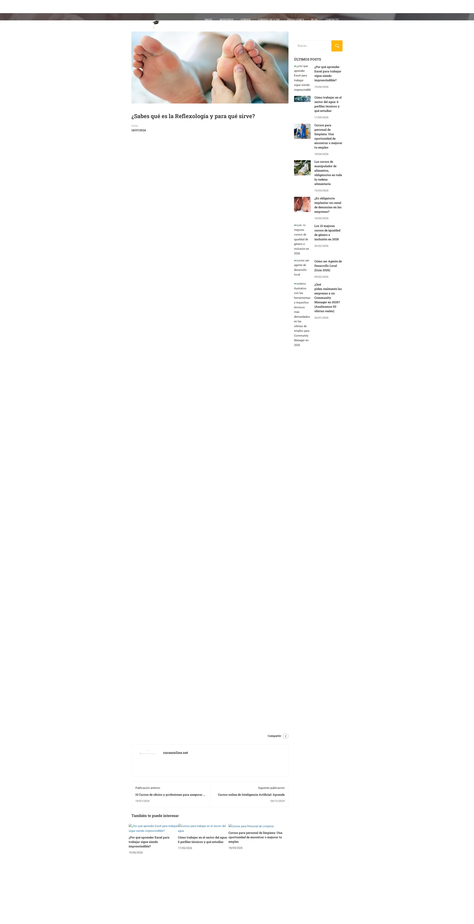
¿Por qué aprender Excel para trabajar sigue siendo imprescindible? (149, 841)
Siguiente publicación (271, 788)
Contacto (332, 19)
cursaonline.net (175, 752)
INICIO (208, 19)
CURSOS (246, 19)
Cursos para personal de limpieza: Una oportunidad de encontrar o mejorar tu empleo (255, 837)
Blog (314, 19)
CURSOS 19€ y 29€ (269, 19)
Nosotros (226, 19)
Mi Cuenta (326, 30)
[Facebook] (285, 736)
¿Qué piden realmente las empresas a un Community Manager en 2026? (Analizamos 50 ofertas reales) (328, 297)
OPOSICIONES (295, 19)
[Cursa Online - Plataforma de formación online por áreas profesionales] (154, 25)
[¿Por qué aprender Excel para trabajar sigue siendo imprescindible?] (153, 828)
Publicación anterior (147, 788)
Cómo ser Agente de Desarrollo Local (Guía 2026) (328, 265)
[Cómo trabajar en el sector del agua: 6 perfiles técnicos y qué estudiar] (203, 828)
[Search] (337, 45)
